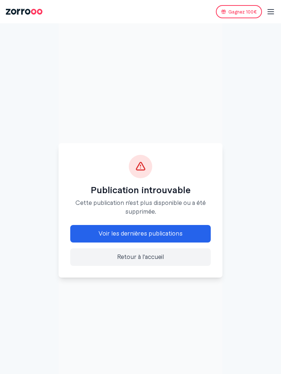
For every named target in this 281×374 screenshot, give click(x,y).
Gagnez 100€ (242, 12)
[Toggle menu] (270, 11)
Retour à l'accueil (140, 256)
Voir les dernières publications (140, 233)
